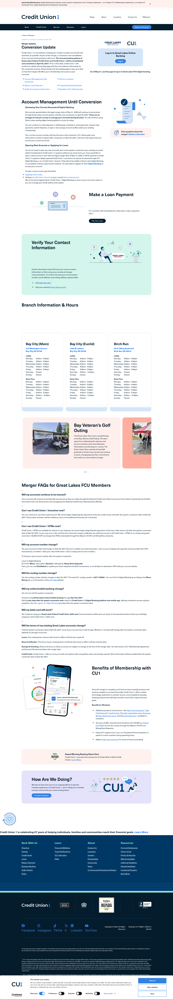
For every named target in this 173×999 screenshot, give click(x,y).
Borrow (56, 27)
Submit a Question (137, 134)
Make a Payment (28, 862)
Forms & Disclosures (129, 847)
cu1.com (53, 580)
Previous (20, 443)
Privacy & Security (128, 855)
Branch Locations (66, 79)
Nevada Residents (128, 866)
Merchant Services (128, 715)
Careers (91, 855)
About (103, 17)
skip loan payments (111, 739)
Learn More (141, 832)
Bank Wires (125, 873)
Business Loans (109, 715)
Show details (108, 993)
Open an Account (142, 27)
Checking (25, 847)
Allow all (152, 980)
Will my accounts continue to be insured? (44, 494)
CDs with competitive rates (131, 713)
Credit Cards (41, 27)
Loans (24, 859)
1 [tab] (85, 472)
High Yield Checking (135, 710)
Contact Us (132, 17)
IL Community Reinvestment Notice (102, 870)
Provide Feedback (41, 795)
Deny (152, 994)
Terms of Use (126, 851)
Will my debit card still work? (37, 609)
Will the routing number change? (39, 572)
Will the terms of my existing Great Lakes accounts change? (54, 625)
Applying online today (33, 174)
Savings (25, 851)
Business (70, 27)
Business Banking (29, 866)
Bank (27, 27)
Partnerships (93, 859)
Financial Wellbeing (62, 847)
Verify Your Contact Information (37, 89)
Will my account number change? (40, 544)
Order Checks (27, 870)
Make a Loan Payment (34, 85)
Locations (117, 17)
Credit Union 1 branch (41, 177)
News (90, 866)
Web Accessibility (128, 859)
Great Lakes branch (71, 177)
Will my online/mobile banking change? (43, 588)
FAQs (57, 859)
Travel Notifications (62, 851)
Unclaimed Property (129, 870)
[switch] (61, 993)
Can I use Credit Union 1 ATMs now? (41, 526)
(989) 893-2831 (45, 282)
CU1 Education (61, 855)
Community (92, 862)
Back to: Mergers (29, 35)
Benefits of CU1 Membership (71, 89)
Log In (120, 61)
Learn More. (76, 759)
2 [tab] (88, 472)
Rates (92, 17)
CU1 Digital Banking (92, 163)
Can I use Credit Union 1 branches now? (43, 510)
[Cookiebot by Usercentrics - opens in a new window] (17, 995)
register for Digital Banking (47, 603)
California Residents (129, 862)
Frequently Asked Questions (70, 85)
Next (153, 443)
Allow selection (152, 987)
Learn (83, 27)
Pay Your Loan (97, 220)
